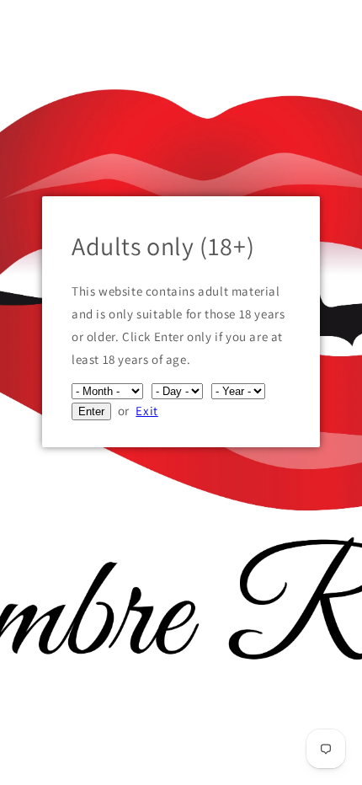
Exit (146, 411)
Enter (91, 411)
